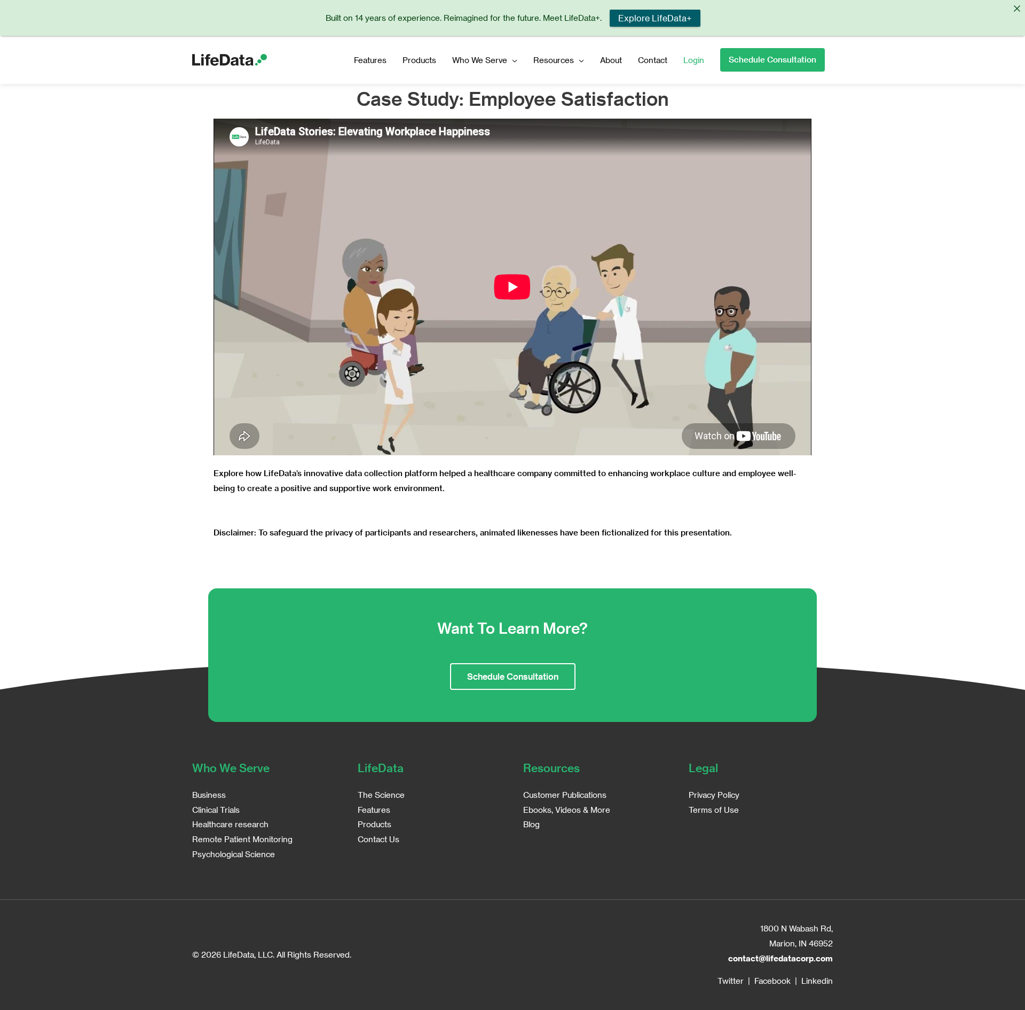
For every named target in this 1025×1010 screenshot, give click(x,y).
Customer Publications (564, 794)
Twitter (731, 980)
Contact (652, 60)
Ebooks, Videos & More (566, 809)
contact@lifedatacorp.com (780, 958)
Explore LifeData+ (654, 18)
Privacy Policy (714, 794)
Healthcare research (230, 824)
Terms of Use (714, 809)
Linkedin (817, 980)
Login (693, 60)
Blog (531, 824)
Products (419, 60)
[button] (772, 60)
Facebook (772, 980)
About (611, 60)
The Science (381, 794)
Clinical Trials (216, 809)
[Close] (1016, 8)
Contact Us (378, 839)
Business (209, 794)
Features (370, 60)
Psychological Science (233, 854)
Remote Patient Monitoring (242, 839)
